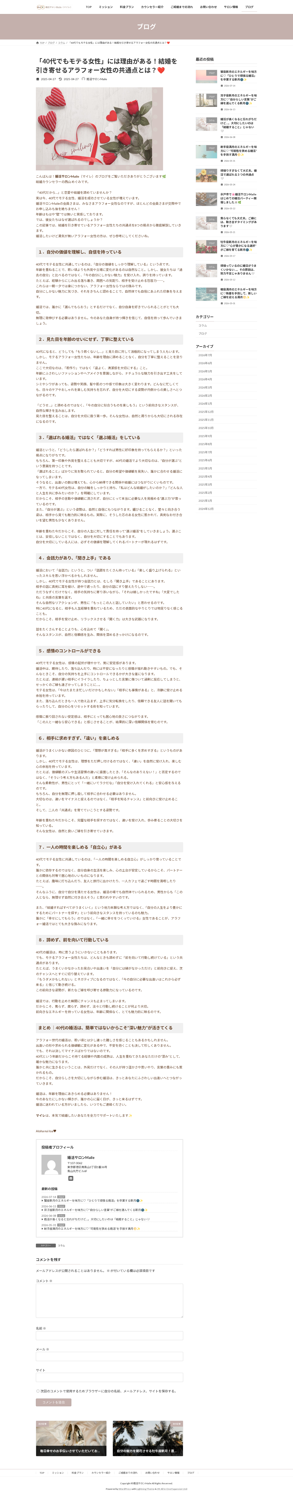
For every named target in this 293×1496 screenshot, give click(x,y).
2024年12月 (206, 508)
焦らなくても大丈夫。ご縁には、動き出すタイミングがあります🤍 (238, 222)
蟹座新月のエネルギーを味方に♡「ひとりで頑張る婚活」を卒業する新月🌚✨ (93, 1200)
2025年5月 (205, 468)
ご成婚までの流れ (128, 1472)
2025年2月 (205, 492)
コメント (44, 1281)
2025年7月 (205, 452)
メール (42, 1349)
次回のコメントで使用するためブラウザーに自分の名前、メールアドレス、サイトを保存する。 (109, 1391)
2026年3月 (205, 387)
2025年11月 (206, 420)
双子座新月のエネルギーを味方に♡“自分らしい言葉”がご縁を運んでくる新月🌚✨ (96, 1210)
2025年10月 (206, 428)
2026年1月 (205, 403)
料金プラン (78, 1472)
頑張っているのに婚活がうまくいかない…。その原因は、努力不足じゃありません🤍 (238, 269)
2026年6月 (205, 363)
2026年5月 (205, 371)
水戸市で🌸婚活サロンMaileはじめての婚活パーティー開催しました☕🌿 (238, 198)
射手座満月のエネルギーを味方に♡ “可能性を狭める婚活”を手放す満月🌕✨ (92, 1228)
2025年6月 (205, 460)
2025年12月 (206, 411)
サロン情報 (173, 1472)
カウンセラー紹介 (101, 1472)
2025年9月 (205, 436)
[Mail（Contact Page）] (72, 1178)
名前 (41, 1328)
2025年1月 (205, 501)
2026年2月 (205, 395)
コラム (61, 1216)
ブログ (61, 1197)
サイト (40, 1370)
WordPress (125, 1489)
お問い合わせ (152, 1472)
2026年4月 (205, 379)
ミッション (58, 1472)
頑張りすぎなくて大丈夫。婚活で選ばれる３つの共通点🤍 (238, 174)
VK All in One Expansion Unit (172, 1489)
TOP (42, 1472)
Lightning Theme (145, 1489)
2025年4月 (205, 476)
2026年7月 (205, 355)
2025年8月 (205, 444)
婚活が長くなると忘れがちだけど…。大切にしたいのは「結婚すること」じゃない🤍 (97, 1219)
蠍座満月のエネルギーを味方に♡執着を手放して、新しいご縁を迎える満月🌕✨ (238, 293)
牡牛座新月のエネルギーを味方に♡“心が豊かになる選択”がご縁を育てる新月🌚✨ (238, 245)
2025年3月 (205, 484)
